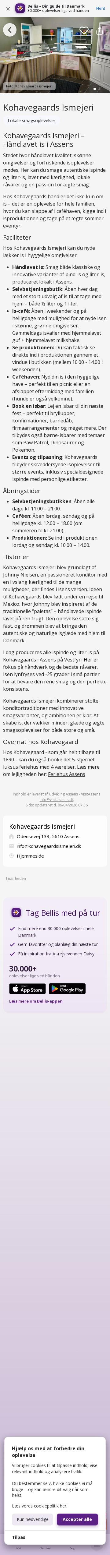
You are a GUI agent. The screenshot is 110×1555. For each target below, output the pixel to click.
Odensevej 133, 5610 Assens (48, 836)
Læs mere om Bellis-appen (36, 1001)
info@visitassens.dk (57, 799)
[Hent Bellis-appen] (20, 8)
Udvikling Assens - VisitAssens (74, 794)
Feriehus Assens (66, 774)
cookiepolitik (46, 1506)
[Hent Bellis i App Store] (27, 988)
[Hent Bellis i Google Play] (67, 988)
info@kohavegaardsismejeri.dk (49, 846)
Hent (100, 8)
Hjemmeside (30, 856)
